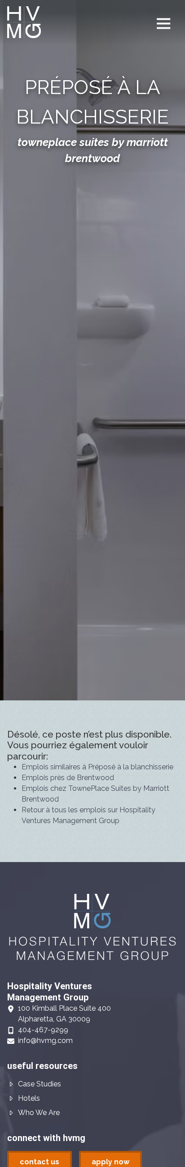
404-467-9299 (43, 1029)
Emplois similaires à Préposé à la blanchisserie (97, 767)
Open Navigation (163, 23)
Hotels (29, 1098)
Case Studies (39, 1084)
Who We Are (39, 1112)
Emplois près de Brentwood (68, 777)
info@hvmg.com (45, 1040)
